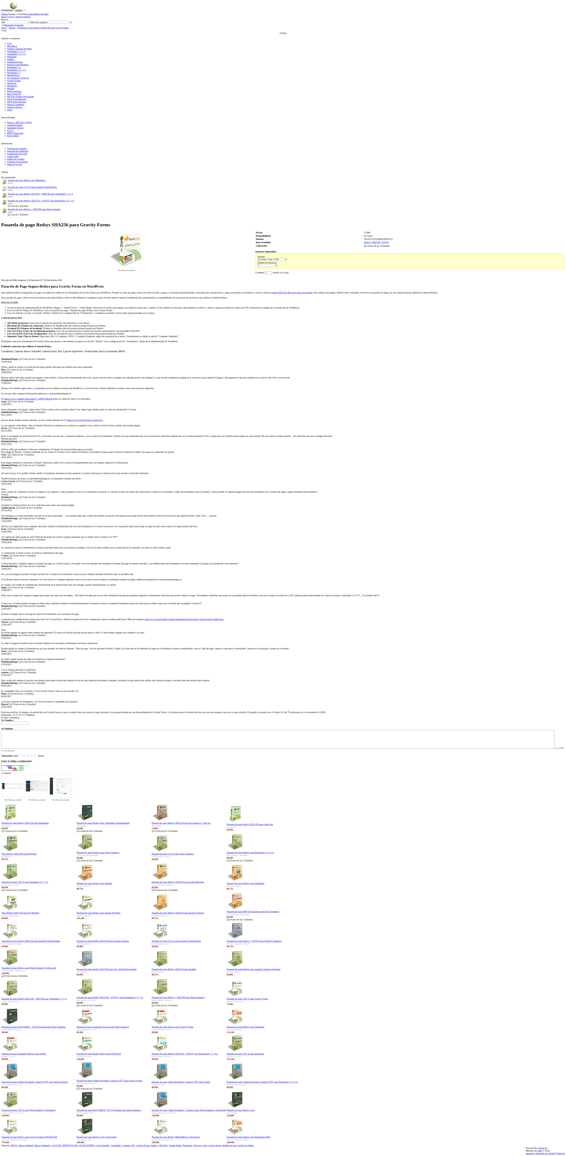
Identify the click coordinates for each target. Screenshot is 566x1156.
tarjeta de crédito (246, 1145)
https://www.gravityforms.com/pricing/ (85, 420)
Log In (10, 16)
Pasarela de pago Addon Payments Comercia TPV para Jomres (181, 1082)
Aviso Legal (12, 156)
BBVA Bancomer (15, 133)
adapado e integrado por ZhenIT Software (545, 1153)
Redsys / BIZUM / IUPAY (19, 122)
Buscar (12, 28)
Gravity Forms (14, 80)
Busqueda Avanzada (13, 25)
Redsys (154, 1145)
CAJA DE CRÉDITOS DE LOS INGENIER (72, 1145)
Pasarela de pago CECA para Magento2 (245, 1054)
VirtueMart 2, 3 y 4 (16, 51)
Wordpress (12, 86)
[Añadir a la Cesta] (13, 183)
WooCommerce (14, 91)
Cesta (23, 16)
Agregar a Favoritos (17, 14)
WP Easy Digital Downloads (20, 96)
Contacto (31, 14)
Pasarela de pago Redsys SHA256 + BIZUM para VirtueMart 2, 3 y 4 (40, 194)
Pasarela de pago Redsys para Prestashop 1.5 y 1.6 (250, 852)
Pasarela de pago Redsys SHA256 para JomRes (174, 969)
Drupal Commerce (15, 104)
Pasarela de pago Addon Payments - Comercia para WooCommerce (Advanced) (189, 1110)
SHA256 (163, 1145)
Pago (28, 16)
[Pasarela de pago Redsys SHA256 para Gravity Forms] (127, 267)
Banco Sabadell (26, 1145)
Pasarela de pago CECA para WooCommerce (173, 854)
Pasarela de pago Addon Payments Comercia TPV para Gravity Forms (109, 1080)
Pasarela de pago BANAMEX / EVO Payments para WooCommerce (109, 1110)
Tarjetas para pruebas (17, 148)
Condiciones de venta (17, 154)
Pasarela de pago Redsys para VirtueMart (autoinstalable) (103, 823)
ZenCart (197, 1145)
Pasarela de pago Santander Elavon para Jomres (24, 1054)
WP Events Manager (16, 99)
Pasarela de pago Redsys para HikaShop (26, 180)
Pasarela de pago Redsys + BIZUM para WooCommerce (34, 209)
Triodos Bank (175, 1145)
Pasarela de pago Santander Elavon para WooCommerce (103, 1027)
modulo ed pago (229, 1145)
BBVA (14, 1145)
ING (133, 1145)
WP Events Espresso (16, 102)
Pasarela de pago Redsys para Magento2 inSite (248, 1137)
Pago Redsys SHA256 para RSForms (19, 854)
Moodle (10, 88)
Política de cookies (15, 159)
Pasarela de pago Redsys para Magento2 (245, 1027)
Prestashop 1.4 (14, 67)
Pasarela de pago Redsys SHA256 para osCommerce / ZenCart (181, 823)
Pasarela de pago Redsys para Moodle (94, 883)
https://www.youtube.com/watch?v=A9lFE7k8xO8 (28, 399)
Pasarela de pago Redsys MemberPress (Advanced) (176, 1137)
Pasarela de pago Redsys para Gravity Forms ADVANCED (29, 1137)
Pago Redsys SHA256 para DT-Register (20, 913)
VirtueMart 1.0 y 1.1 (16, 54)
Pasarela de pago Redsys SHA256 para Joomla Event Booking (31, 941)
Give (9, 43)
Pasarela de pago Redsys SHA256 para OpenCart (250, 824)
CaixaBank (115, 1145)
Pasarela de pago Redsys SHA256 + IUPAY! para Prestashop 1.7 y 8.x (185, 1054)
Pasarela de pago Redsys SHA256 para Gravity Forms (43, 28)
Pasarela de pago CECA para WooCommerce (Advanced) (29, 1110)
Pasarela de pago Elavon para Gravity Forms (172, 1027)
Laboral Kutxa (143, 1145)
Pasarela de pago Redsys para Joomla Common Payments (253, 969)
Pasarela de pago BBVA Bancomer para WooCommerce (253, 911)
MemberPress (13, 75)
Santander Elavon (15, 128)
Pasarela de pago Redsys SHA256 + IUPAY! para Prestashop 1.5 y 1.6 (41, 200)
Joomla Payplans (15, 62)
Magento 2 (12, 46)
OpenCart (11, 83)
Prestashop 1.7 (14, 72)
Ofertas (4, 14)
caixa (204, 1145)
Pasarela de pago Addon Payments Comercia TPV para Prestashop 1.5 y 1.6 (262, 1082)
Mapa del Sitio (41, 14)
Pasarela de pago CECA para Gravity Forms (247, 999)
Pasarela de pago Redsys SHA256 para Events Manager (178, 882)
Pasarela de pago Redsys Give (241, 1110)
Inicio (3, 16)
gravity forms (214, 1145)
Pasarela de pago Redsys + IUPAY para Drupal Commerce (254, 941)
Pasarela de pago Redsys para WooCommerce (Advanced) (29, 968)
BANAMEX (13, 136)
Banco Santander (42, 1145)
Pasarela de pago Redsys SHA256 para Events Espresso (103, 941)
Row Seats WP (14, 94)
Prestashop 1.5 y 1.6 (16, 70)
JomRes (10, 59)
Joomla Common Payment (19, 49)
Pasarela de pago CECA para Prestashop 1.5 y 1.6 (25, 882)
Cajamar (126, 1145)
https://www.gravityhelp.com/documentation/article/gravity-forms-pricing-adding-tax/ (184, 619)
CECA (10, 130)
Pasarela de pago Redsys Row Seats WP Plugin (99, 1054)
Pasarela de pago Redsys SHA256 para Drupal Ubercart (178, 913)
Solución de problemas (17, 151)
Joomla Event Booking (17, 64)
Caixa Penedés (102, 1145)
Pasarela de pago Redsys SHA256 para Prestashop (25, 823)
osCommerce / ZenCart (18, 78)
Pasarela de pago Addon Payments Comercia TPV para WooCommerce (35, 1082)
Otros (9, 110)
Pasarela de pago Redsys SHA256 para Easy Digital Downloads (107, 969)
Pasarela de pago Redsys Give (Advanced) (96, 1137)
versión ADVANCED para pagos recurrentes (292, 292)
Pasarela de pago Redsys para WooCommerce (98, 852)
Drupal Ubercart (14, 107)
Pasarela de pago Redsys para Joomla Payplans (98, 913)
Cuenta (17, 16)
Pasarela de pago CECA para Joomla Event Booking (32, 187)
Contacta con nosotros (17, 162)
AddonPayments (15, 125)
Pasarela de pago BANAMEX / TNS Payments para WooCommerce (34, 1027)
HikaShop (12, 56)
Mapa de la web (14, 164)
